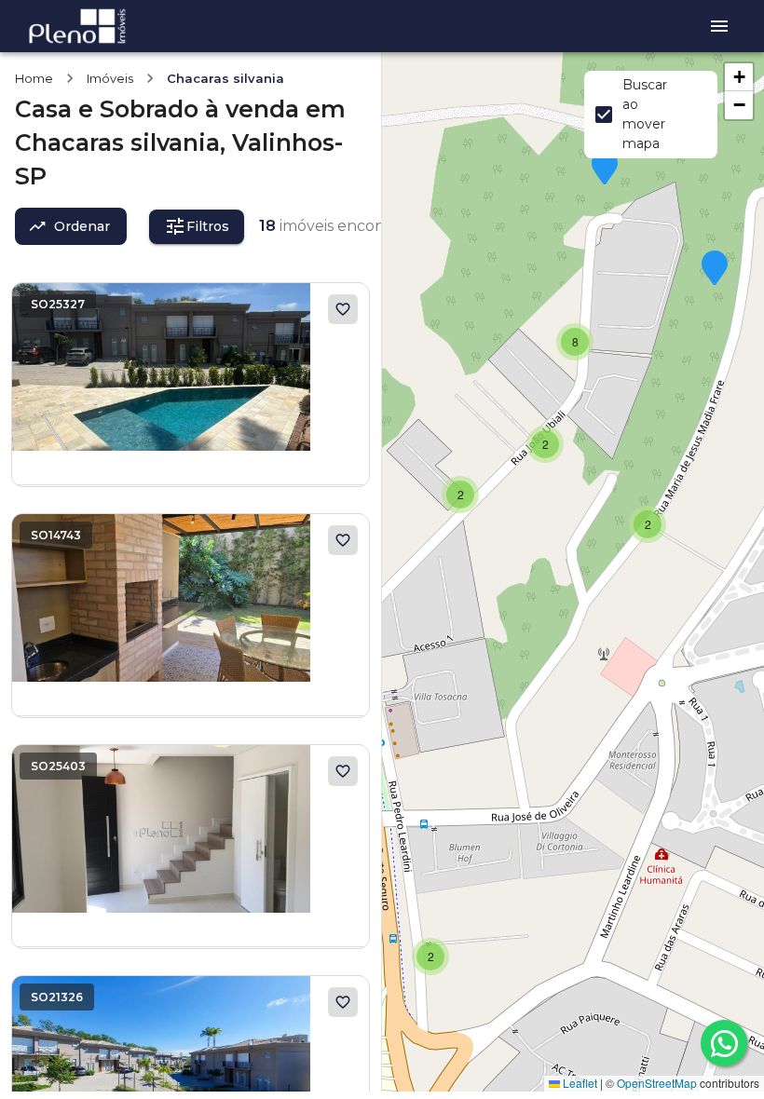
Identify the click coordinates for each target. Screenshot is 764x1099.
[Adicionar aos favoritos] (343, 309)
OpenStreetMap (657, 1083)
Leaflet (578, 1083)
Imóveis (110, 78)
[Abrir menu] (719, 26)
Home (34, 78)
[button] (430, 956)
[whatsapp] (724, 1043)
